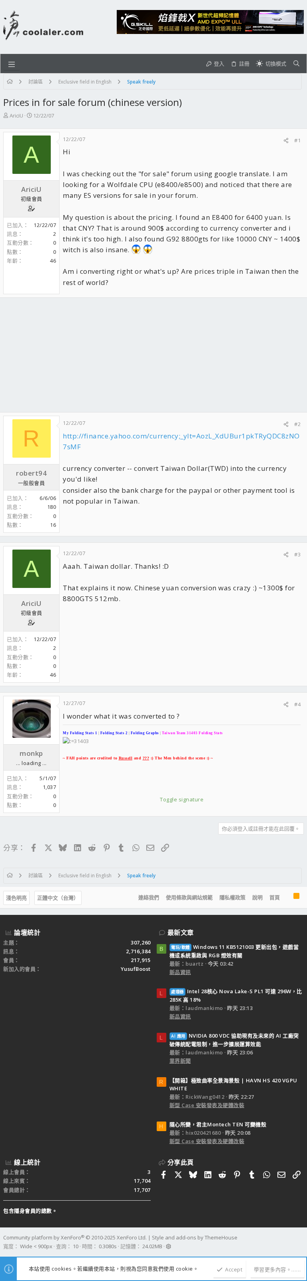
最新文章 (180, 932)
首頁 (274, 897)
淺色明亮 (16, 897)
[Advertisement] (153, 355)
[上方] (286, 897)
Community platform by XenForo (75, 1237)
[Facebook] (300, 1242)
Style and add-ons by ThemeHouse (194, 1237)
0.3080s (108, 1246)
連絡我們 (148, 897)
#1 (297, 140)
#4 (297, 704)
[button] (12, 63)
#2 (297, 424)
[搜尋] (296, 63)
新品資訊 (180, 972)
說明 (257, 897)
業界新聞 (180, 1060)
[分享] (286, 140)
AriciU (16, 115)
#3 (297, 554)
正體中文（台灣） (58, 897)
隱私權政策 (232, 897)
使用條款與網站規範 (189, 897)
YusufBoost (136, 968)
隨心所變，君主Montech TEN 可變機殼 (218, 1124)
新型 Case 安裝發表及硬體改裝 (207, 1105)
